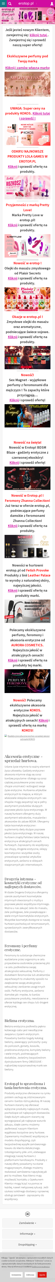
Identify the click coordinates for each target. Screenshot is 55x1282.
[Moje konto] (52, 3)
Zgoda (42, 1274)
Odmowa (30, 1274)
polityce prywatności (41, 1266)
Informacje (27, 1233)
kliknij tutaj (39, 35)
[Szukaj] (10, 3)
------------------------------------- (27, 259)
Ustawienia (16, 1274)
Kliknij (12, 166)
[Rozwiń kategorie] (3, 3)
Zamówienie (27, 1223)
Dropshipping (26, 1244)
